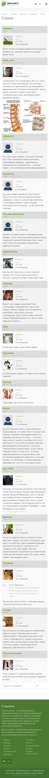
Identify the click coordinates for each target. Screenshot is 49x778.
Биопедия (7, 754)
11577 (5, 217)
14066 (6, 566)
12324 (6, 329)
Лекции (6, 749)
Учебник (7, 746)
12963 (6, 411)
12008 (6, 286)
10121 (5, 63)
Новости (6, 740)
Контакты (29, 743)
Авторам (28, 749)
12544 (6, 385)
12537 (6, 356)
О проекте (29, 740)
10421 (5, 139)
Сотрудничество (32, 746)
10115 (5, 31)
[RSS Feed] (40, 4)
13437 (6, 471)
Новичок (19, 36)
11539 (6, 176)
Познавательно (10, 751)
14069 (6, 613)
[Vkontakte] (36, 4)
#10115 (11, 585)
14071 (5, 656)
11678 (5, 254)
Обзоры (6, 743)
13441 (5, 520)
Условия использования (31, 752)
